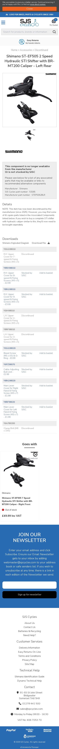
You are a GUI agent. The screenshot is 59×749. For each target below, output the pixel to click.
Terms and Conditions (29, 656)
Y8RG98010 (9, 289)
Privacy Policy (29, 660)
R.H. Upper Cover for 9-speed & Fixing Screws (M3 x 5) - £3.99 (11, 299)
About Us (30, 623)
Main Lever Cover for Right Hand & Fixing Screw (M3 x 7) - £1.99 (11, 390)
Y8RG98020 (9, 380)
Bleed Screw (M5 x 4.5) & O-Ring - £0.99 (11, 356)
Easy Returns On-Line (29, 652)
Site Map (29, 664)
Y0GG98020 (9, 348)
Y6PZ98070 (9, 364)
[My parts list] (35, 454)
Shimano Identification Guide (29, 676)
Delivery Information (29, 647)
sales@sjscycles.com (31, 709)
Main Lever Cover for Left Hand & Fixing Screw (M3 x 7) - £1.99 (11, 412)
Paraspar (35, 747)
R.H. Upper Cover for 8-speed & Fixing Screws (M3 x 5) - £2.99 (11, 278)
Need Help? (29, 635)
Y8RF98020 (9, 402)
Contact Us (29, 627)
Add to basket (46, 273)
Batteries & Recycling (29, 631)
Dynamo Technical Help (29, 680)
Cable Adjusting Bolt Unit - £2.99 (11, 372)
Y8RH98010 (9, 268)
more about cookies (38, 4)
